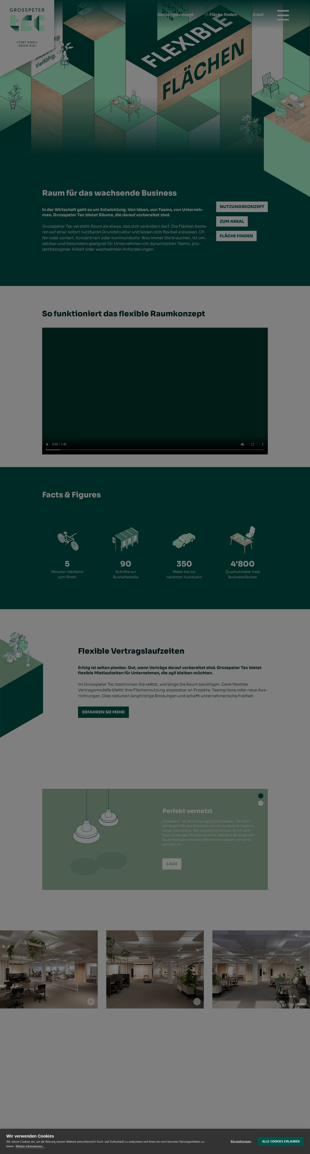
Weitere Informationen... (30, 1146)
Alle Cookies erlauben (280, 1141)
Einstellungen (241, 1141)
